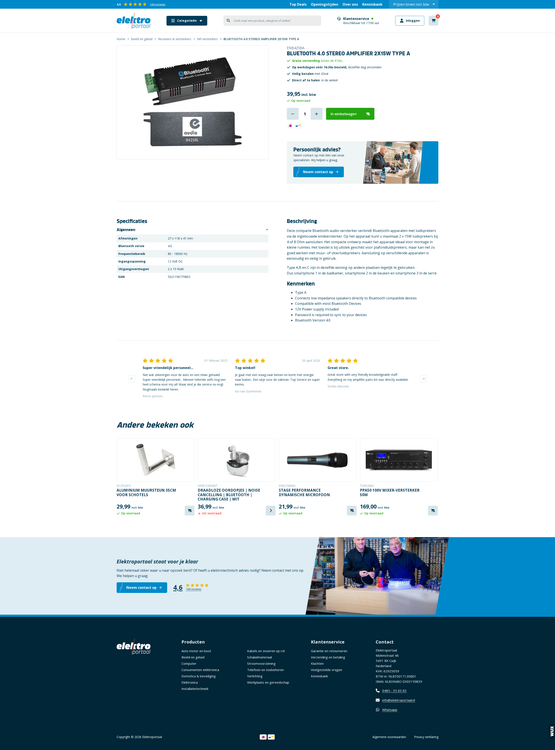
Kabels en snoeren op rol (266, 651)
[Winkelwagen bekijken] (433, 21)
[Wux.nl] (552, 731)
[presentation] (131, 378)
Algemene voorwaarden (389, 737)
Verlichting (255, 676)
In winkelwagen (344, 114)
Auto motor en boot (196, 651)
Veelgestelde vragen (326, 670)
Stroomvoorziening (261, 663)
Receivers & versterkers (174, 39)
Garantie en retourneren (329, 651)
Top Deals (298, 4)
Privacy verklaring (426, 737)
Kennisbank (372, 4)
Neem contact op (141, 587)
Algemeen (126, 230)
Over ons (350, 4)
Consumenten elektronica (200, 670)
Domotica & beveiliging (198, 676)
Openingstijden (324, 4)
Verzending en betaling (328, 657)
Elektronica (189, 682)
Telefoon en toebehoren (265, 670)
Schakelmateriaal (259, 657)
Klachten (317, 663)
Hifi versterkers (207, 39)
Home (121, 39)
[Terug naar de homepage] (133, 21)
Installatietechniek (194, 688)
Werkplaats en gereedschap (268, 682)
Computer (188, 663)
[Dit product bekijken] (155, 460)
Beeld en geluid (141, 39)
